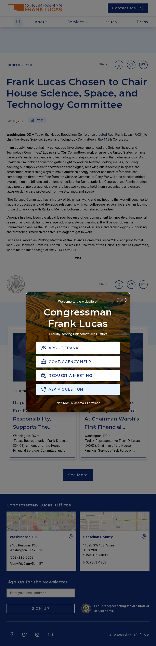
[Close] (122, 300)
